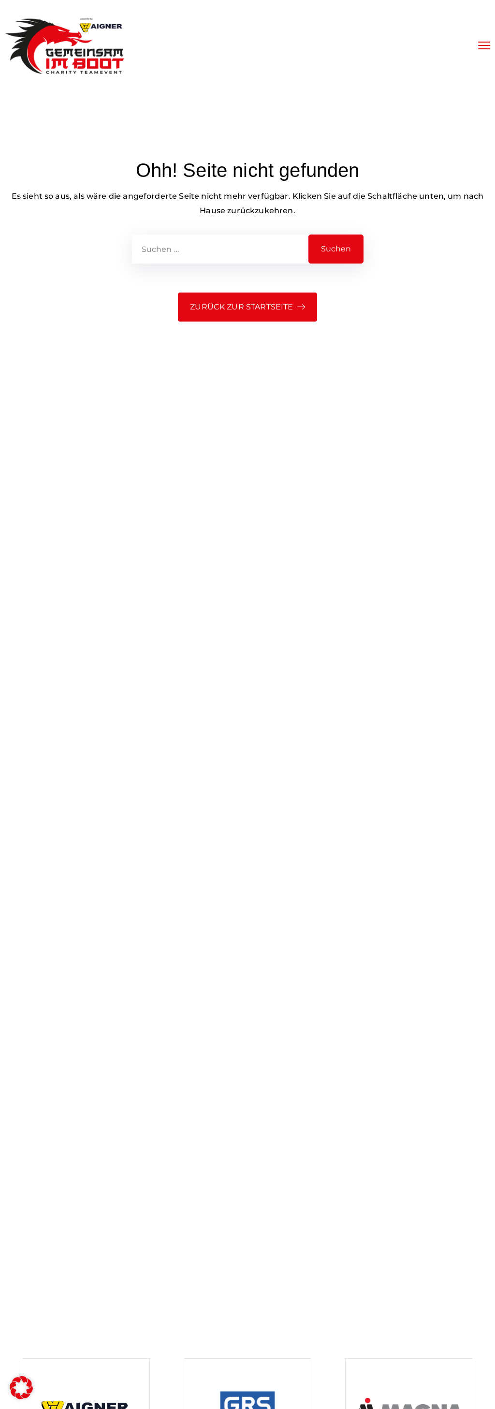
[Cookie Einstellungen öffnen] (21, 1396)
